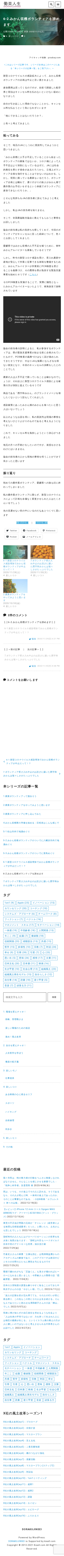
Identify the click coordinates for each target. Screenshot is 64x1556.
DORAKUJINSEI (16, 1541)
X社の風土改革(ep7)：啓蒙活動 (19, 1459)
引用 (22, 952)
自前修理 (9, 1120)
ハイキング (11, 1112)
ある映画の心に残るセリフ (18, 1094)
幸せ (9, 952)
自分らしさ (43, 974)
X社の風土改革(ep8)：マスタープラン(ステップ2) (28, 1465)
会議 (23, 936)
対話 (51, 947)
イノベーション (44, 902)
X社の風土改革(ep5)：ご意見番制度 (21, 1447)
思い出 (10, 958)
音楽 (9, 985)
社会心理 (30, 969)
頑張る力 (24, 985)
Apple (23, 902)
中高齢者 (28, 930)
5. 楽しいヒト (10, 1138)
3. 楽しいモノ (10, 1070)
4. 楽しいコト (12, 36)
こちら (33, 274)
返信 (34, 639)
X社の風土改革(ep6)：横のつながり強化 (24, 1453)
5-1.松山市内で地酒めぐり (16, 831)
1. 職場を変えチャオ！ (14, 1012)
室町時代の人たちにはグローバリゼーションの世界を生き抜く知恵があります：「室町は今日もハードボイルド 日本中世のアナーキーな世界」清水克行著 (32, 1241)
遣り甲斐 (41, 980)
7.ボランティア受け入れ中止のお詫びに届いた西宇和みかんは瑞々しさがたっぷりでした (31, 883)
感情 (38, 958)
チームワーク (47, 914)
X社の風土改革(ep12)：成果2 (18, 1490)
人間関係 (46, 930)
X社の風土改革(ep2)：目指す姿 (19, 1428)
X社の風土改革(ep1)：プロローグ (20, 1422)
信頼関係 (12, 941)
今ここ (10, 936)
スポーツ (9, 1103)
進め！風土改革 (13, 1037)
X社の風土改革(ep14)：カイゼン (20, 1503)
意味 (24, 958)
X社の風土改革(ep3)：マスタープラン (22, 1434)
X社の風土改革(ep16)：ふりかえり (21, 1515)
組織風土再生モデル (18, 974)
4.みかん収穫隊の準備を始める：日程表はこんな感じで (31, 823)
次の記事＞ (42, 522)
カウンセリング (16, 908)
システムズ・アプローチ (20, 914)
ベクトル (33, 919)
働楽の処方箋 (12, 1061)
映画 (44, 963)
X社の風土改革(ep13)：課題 (17, 1497)
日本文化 (12, 963)
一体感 (11, 930)
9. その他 (8, 1147)
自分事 (11, 980)
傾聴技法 (30, 941)
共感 (46, 941)
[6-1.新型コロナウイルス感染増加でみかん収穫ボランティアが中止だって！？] (15, 552)
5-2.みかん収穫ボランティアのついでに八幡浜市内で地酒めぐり (31, 842)
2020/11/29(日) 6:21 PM (48, 639)
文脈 (51, 958)
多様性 (24, 947)
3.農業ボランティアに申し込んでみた (22, 814)
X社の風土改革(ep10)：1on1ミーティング (25, 1478)
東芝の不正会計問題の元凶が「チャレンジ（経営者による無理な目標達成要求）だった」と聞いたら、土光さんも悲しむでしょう (31, 1227)
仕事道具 (9, 1078)
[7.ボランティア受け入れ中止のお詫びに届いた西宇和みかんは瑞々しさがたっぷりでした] (43, 552)
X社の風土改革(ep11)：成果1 (18, 1484)
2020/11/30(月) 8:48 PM (48, 666)
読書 (26, 980)
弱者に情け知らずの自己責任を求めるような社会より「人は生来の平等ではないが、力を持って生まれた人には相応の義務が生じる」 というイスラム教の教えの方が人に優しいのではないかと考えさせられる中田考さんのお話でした (31, 1320)
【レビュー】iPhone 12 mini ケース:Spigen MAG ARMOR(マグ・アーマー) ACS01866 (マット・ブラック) (30, 1213)
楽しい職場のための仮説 (17, 1028)
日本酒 (29, 963)
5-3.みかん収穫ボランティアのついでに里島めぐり (29, 853)
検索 (54, 997)
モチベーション (48, 925)
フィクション (14, 919)
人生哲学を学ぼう (14, 1053)
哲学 (10, 947)
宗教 (38, 947)
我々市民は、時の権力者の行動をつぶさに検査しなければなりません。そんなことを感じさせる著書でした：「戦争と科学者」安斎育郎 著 (31, 1182)
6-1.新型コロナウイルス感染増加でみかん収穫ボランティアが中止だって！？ (31, 864)
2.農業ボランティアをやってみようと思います (14, 597)
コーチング (38, 908)
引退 (34, 952)
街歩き (8, 1129)
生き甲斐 (12, 969)
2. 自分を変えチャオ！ (14, 1045)
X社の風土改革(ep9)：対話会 (18, 1472)
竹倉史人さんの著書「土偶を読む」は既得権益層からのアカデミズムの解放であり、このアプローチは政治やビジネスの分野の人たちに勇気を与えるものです (31, 1258)
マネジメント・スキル (19, 925)
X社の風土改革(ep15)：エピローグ (21, 1509)
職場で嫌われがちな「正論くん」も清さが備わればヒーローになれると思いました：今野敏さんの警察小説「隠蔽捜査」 (31, 1275)
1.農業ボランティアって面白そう (20, 796)
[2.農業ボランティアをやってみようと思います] (15, 586)
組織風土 (48, 969)
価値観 (37, 936)
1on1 (9, 902)
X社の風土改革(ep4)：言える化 (19, 1440)
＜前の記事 (22, 522)
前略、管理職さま (14, 1019)
